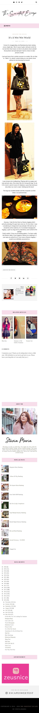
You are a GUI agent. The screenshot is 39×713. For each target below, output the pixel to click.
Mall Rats (7, 641)
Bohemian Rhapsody (10, 637)
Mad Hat (7, 633)
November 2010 (9, 602)
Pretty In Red (8, 627)
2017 (5, 585)
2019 (5, 581)
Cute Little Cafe (9, 620)
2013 (5, 593)
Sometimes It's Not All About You (13, 631)
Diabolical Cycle (9, 625)
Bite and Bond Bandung (16, 531)
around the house (19, 34)
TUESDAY (8, 647)
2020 (5, 579)
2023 (5, 573)
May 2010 (8, 614)
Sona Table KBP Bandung (16, 494)
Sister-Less (8, 645)
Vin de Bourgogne (9, 622)
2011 (5, 598)
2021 (5, 577)
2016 (5, 587)
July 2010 (8, 610)
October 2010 (9, 604)
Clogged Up (13, 549)
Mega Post (7, 639)
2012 (5, 595)
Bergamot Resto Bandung (16, 467)
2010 (5, 600)
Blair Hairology (9, 635)
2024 (5, 571)
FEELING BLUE (9, 643)
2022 (5, 575)
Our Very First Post (10, 649)
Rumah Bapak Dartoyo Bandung (18, 522)
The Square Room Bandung (17, 485)
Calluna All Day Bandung (16, 476)
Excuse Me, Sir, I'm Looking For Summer (16, 616)
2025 (5, 569)
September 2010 (9, 606)
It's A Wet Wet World (10, 629)
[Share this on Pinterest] (19, 278)
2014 (5, 591)
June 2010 (8, 612)
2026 (5, 567)
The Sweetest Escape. (29, 706)
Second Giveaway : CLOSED (17, 540)
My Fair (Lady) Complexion (17, 503)
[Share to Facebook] (11, 278)
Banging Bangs (9, 618)
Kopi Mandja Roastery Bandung (18, 512)
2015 (5, 589)
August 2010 (8, 608)
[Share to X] (15, 278)
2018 (5, 583)
